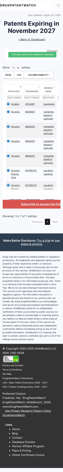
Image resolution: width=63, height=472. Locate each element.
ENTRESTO (31, 170)
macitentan (49, 104)
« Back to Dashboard (31, 39)
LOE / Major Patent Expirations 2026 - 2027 (25, 382)
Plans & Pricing (21, 450)
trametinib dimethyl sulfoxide (49, 115)
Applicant (14, 91)
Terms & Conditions (12, 369)
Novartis (15, 112)
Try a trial (43, 240)
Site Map (7, 374)
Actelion (15, 104)
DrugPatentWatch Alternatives (18, 378)
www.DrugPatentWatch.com (20, 406)
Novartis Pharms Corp (15, 174)
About (16, 429)
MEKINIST (30, 112)
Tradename (31, 91)
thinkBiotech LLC (45, 348)
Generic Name (48, 90)
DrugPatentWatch (18, 5)
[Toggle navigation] (58, 5)
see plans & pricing (40, 242)
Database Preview (23, 442)
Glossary (52, 50)
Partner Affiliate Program (28, 446)
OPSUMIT (30, 104)
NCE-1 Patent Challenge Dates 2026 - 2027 (25, 387)
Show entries (16, 67)
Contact (17, 437)
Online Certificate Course (28, 455)
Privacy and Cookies (13, 365)
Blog (15, 433)
